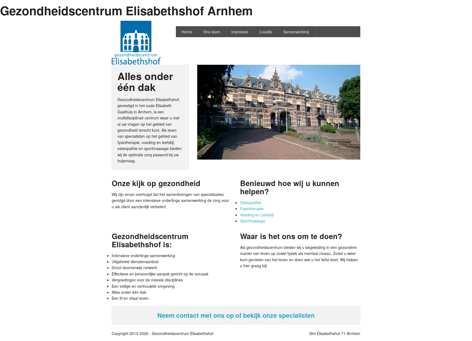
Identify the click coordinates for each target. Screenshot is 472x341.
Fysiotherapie (252, 208)
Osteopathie (250, 202)
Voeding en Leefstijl (257, 214)
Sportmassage (252, 221)
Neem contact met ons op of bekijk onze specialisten (236, 315)
